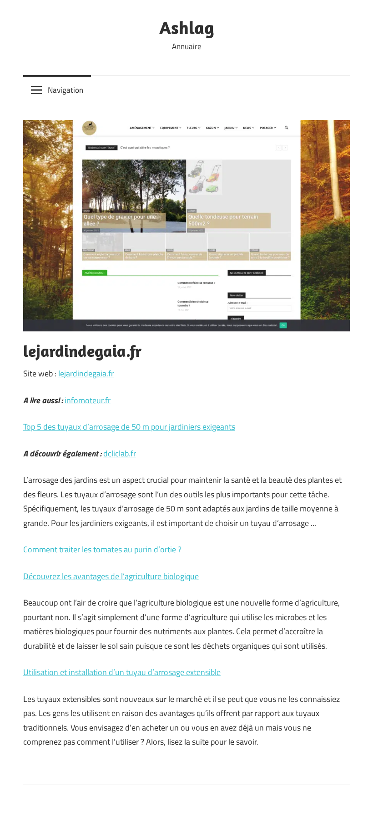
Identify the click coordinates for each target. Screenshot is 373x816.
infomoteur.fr (88, 400)
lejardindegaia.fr (86, 373)
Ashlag (186, 27)
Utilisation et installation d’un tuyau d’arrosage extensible (122, 672)
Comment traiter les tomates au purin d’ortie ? (102, 549)
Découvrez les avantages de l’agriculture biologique (111, 576)
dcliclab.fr (119, 453)
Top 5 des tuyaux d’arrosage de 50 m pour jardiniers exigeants (129, 427)
